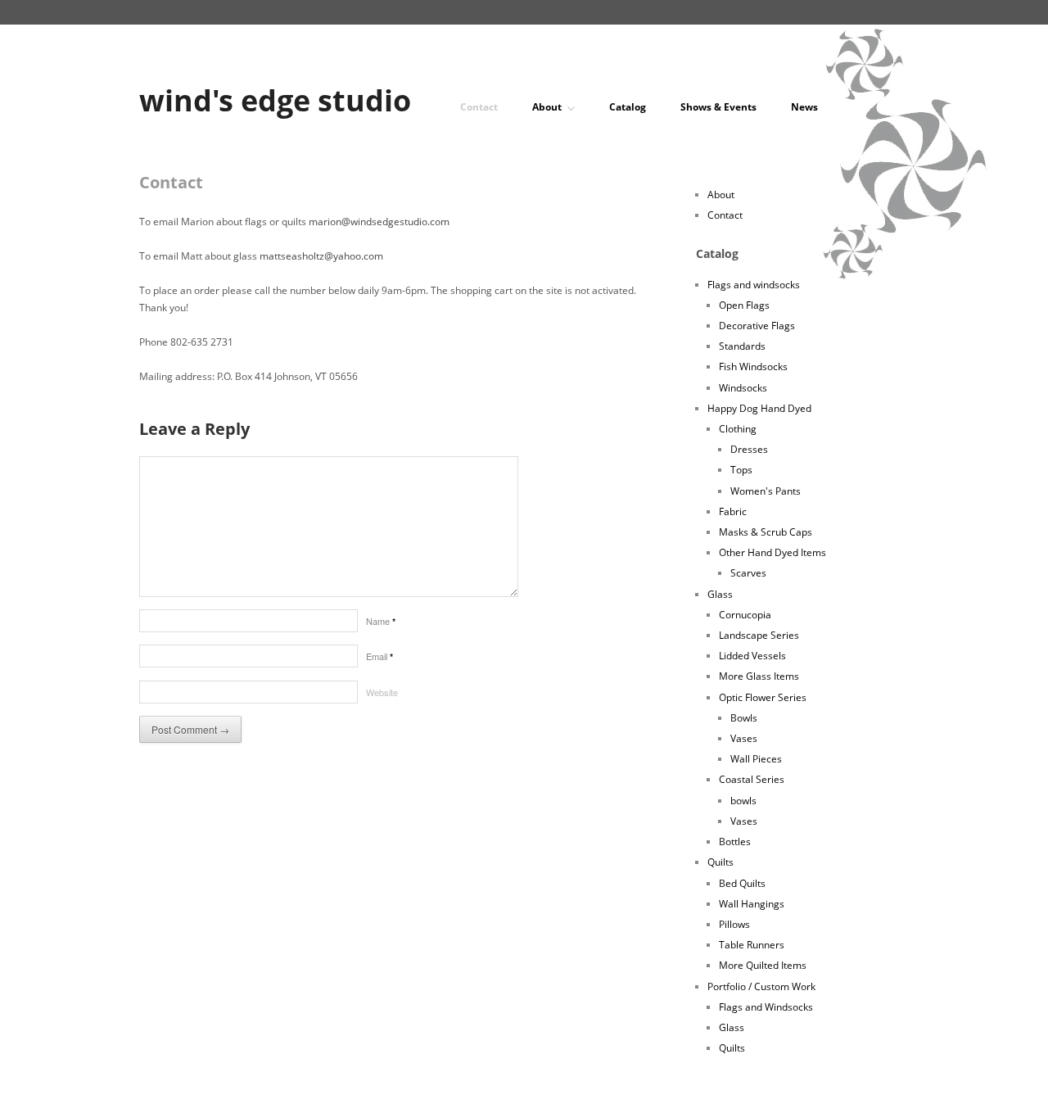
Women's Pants (765, 491)
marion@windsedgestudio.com (379, 221)
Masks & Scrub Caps (765, 532)
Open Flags (744, 305)
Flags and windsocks (753, 285)
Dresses (749, 449)
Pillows (734, 924)
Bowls (743, 718)
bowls (743, 801)
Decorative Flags (757, 326)
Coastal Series (751, 779)
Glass (720, 594)
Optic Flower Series (762, 697)
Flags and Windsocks (766, 1007)
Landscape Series (759, 635)
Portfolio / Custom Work (761, 986)
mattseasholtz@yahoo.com (321, 256)
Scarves (748, 573)
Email (379, 656)
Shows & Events (718, 107)
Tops (741, 470)
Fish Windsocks (753, 366)
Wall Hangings (751, 904)
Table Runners (751, 945)
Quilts (720, 862)
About (547, 107)
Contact (479, 107)
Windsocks (743, 388)
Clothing (738, 429)
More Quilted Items (762, 965)
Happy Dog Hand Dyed (759, 408)
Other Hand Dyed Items (772, 552)
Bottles (735, 841)
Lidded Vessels (752, 656)
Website (382, 692)
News (804, 107)
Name (380, 620)
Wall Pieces (756, 759)
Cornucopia (745, 615)
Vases (743, 738)
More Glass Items (759, 676)
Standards (742, 346)
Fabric (733, 511)
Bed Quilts (742, 883)
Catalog (627, 107)
